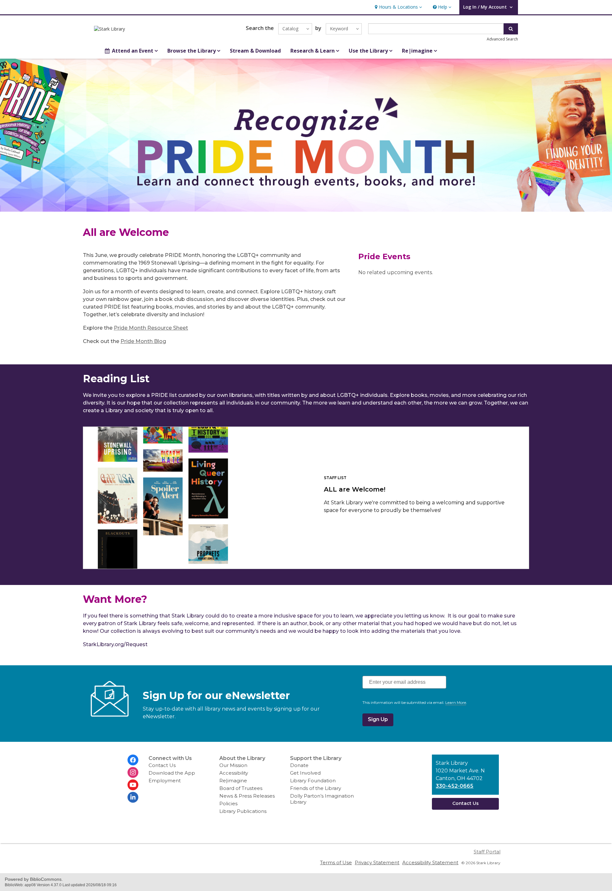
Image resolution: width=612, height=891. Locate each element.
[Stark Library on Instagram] (132, 772)
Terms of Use (336, 862)
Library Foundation (313, 781)
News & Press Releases (247, 796)
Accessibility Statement (430, 862)
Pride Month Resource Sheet (151, 328)
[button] (397, 7)
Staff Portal (487, 852)
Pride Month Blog (143, 341)
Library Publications (242, 811)
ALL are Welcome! (354, 489)
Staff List (335, 477)
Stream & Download (255, 50)
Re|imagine (233, 781)
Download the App (172, 773)
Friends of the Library (315, 788)
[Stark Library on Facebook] (132, 760)
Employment (165, 781)
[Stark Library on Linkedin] (132, 797)
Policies (228, 803)
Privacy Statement (377, 862)
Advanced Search (502, 39)
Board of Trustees (240, 788)
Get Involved (305, 773)
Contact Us (162, 765)
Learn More (455, 702)
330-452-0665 (454, 786)
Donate (299, 765)
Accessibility (233, 773)
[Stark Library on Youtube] (132, 784)
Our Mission (233, 765)
